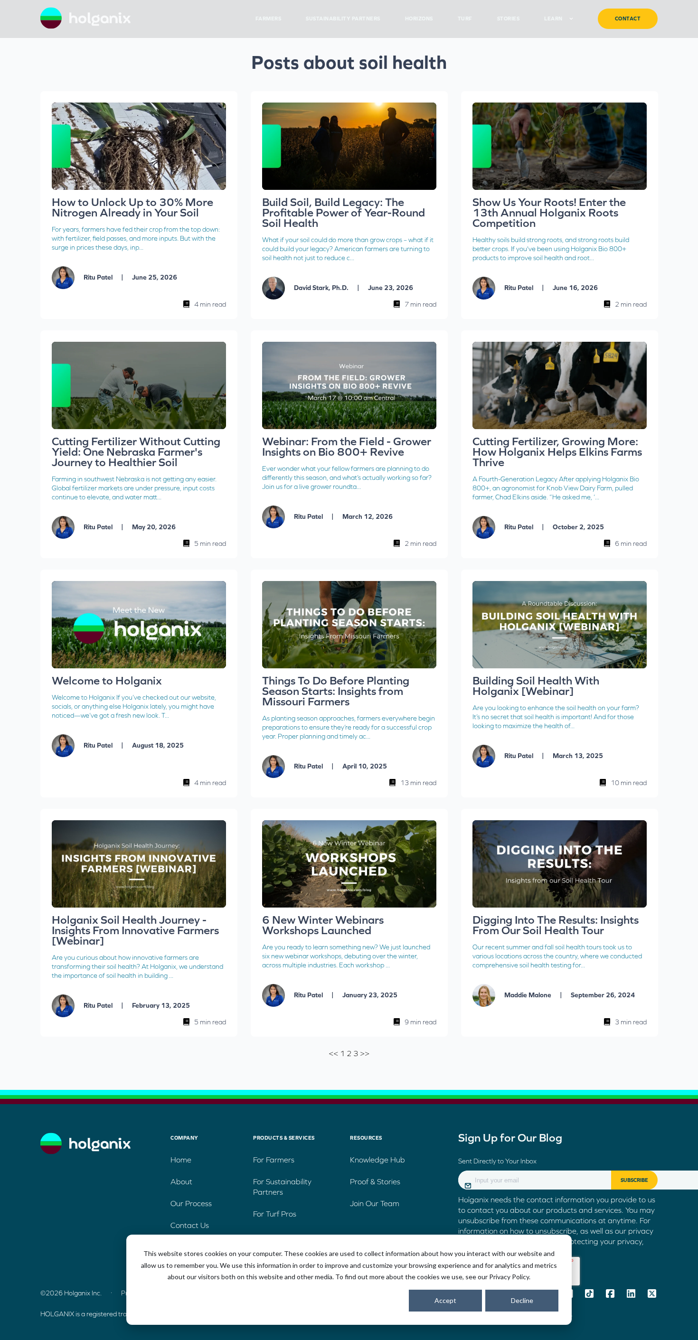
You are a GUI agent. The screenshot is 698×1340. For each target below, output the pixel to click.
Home (180, 1159)
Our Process (191, 1203)
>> (364, 1053)
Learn (553, 18)
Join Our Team (374, 1203)
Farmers (268, 18)
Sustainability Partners (343, 18)
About (181, 1181)
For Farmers (273, 1159)
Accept (445, 1300)
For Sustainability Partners (282, 1186)
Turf (465, 18)
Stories (508, 18)
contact (628, 18)
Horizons (419, 18)
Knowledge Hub (377, 1159)
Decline (522, 1300)
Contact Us (189, 1225)
